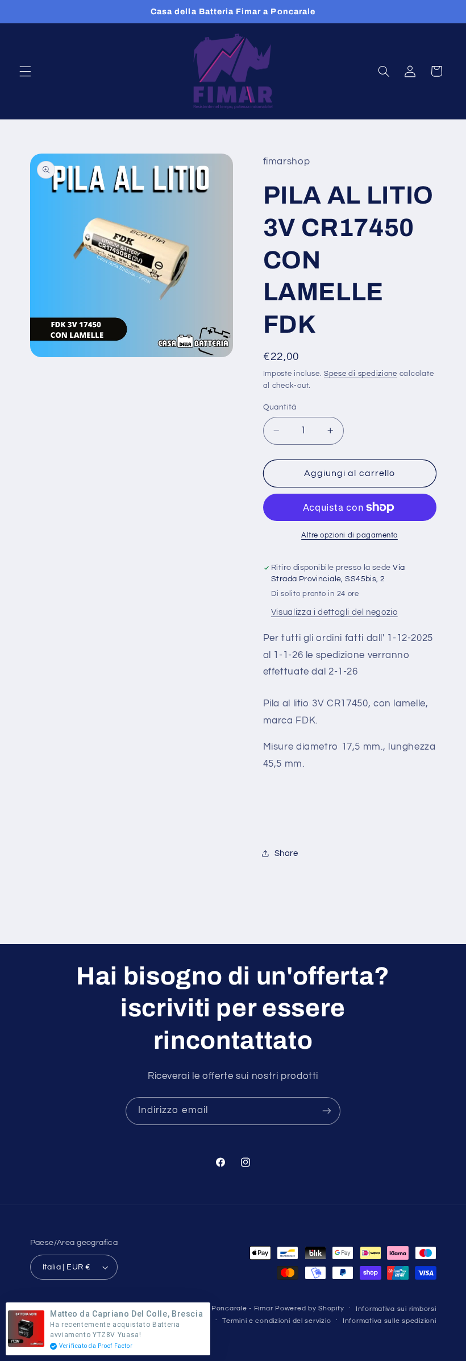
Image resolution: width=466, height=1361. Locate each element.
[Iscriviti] (327, 1111)
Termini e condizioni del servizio (276, 1321)
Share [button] (286, 853)
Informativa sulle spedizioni (389, 1321)
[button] (25, 71)
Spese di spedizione (360, 374)
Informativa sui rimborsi (396, 1309)
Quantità (280, 407)
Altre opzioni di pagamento (349, 535)
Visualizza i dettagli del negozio (334, 612)
